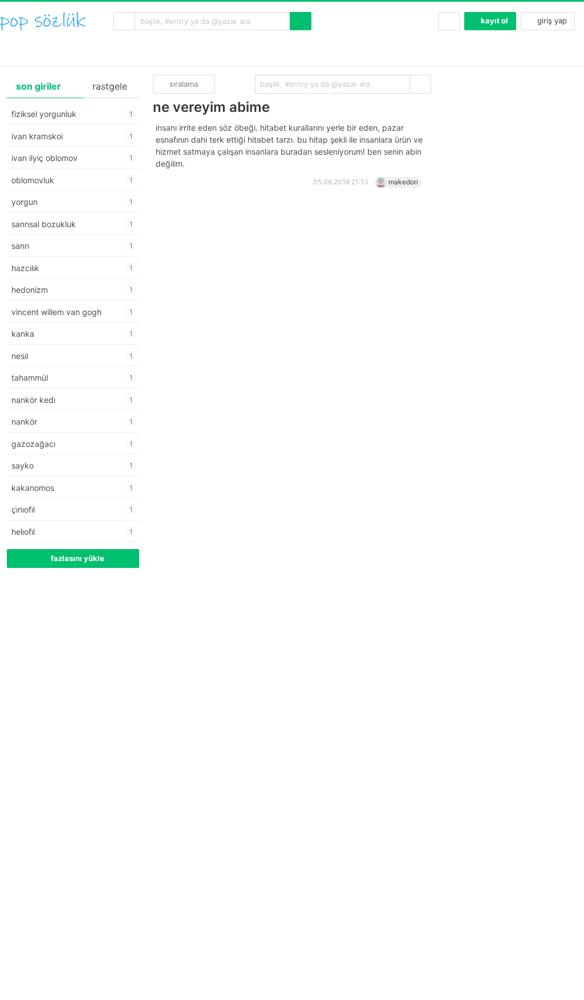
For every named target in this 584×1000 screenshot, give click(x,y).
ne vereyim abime (211, 107)
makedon (403, 182)
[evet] (420, 84)
